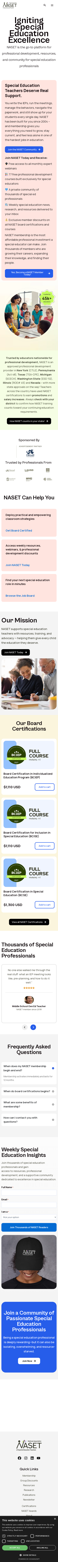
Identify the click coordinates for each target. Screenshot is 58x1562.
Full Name (7, 1187)
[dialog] (29, 1539)
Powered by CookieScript (29, 1559)
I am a (5, 1211)
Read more (18, 1530)
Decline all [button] (42, 1548)
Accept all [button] (15, 1548)
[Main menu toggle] (52, 5)
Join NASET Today (18, 565)
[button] (45, 5)
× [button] (55, 1519)
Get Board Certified (19, 530)
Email (4, 1199)
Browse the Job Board (20, 596)
